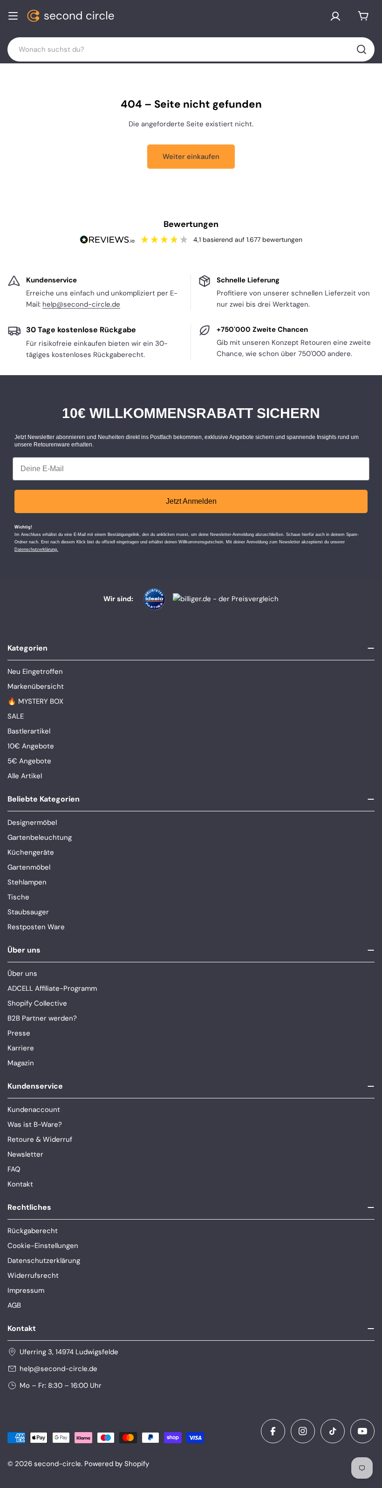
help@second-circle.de (81, 304)
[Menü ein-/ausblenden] (13, 15)
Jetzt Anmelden (191, 501)
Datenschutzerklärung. (36, 549)
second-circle (57, 1463)
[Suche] (361, 49)
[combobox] (191, 49)
